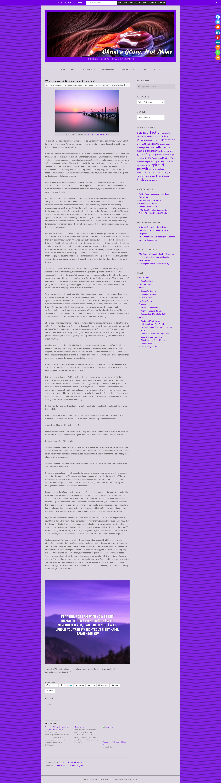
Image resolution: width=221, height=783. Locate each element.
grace (151, 154)
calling (164, 136)
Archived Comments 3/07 (151, 307)
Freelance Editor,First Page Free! (155, 333)
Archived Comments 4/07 (151, 311)
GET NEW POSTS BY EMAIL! (71, 3)
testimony (164, 176)
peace (171, 157)
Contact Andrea (145, 284)
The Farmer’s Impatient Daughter (69, 765)
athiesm (140, 136)
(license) (106, 134)
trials (140, 179)
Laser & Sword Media (148, 207)
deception (168, 140)
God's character (147, 150)
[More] (217, 57)
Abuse (90, 85)
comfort (157, 140)
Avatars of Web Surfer (150, 321)
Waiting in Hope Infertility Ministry (154, 263)
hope (172, 154)
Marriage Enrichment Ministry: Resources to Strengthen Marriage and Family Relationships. (157, 257)
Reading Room (147, 281)
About (141, 288)
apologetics (166, 133)
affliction (154, 132)
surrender (154, 176)
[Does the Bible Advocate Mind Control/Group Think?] (59, 736)
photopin (100, 134)
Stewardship (157, 173)
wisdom (155, 180)
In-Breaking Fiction (149, 346)
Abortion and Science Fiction (153, 340)
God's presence (165, 150)
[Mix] (217, 47)
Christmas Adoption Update (70, 762)
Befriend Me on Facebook (150, 200)
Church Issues (117, 85)
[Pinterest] (217, 37)
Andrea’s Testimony (149, 294)
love (165, 158)
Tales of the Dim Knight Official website (156, 213)
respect (157, 161)
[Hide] (220, 63)
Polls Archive (146, 297)
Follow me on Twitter (148, 203)
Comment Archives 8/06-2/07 (153, 314)
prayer (149, 162)
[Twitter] (217, 21)
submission (143, 175)
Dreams (142, 304)
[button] (110, 34)
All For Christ (144, 277)
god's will (142, 154)
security (140, 165)
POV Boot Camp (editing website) (153, 210)
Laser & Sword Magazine (151, 337)
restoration (167, 161)
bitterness (156, 137)
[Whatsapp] (217, 52)
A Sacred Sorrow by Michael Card (153, 227)
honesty (166, 155)
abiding (141, 132)
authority (107, 85)
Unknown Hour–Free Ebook (152, 324)
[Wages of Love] (88, 735)
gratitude (158, 155)
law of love (157, 158)
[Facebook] (217, 16)
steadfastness (145, 172)
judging (149, 157)
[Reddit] (217, 27)
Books (141, 317)
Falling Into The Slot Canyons (113, 779)
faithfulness (162, 147)
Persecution (142, 162)
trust (148, 179)
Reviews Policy (145, 301)
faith (152, 147)
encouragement (166, 144)
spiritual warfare (156, 169)
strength (166, 172)
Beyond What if (147, 343)
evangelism (143, 147)
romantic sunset (88, 134)
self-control (147, 165)
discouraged (151, 143)
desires (140, 144)
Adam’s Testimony (148, 291)
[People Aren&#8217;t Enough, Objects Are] (116, 733)
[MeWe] (217, 42)
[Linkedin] (217, 32)
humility (140, 158)
